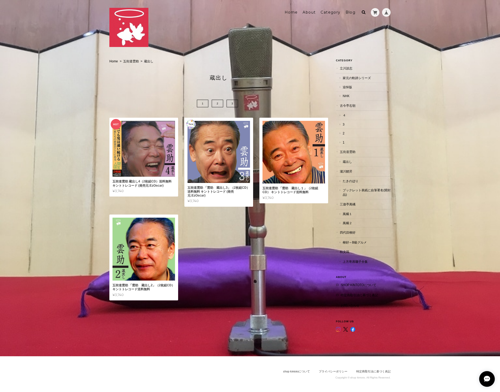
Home (291, 12)
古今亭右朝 (347, 105)
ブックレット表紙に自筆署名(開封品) (367, 192)
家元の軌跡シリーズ (357, 78)
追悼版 (347, 87)
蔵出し (347, 161)
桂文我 (344, 251)
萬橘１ (347, 214)
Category (330, 12)
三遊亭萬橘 (347, 204)
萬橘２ (347, 223)
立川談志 (346, 68)
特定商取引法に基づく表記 (359, 295)
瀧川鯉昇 (346, 171)
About (309, 12)
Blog (351, 12)
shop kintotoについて (358, 285)
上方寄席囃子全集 (355, 261)
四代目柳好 (347, 232)
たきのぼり (350, 181)
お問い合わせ (350, 305)
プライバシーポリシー (333, 371)
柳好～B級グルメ (355, 242)
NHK (346, 96)
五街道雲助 (131, 61)
